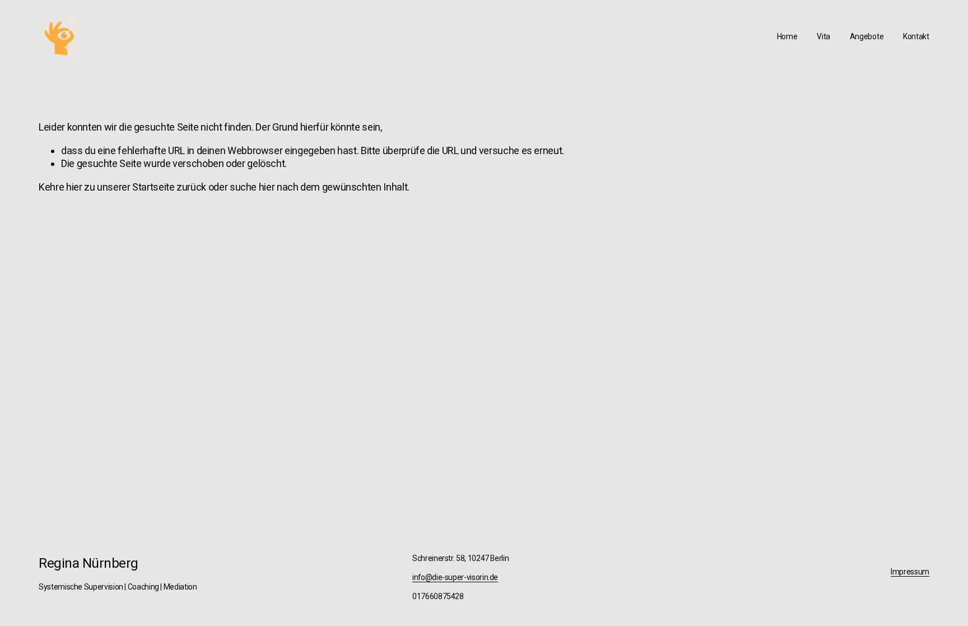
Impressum (910, 571)
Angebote (867, 36)
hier (74, 187)
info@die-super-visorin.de (455, 577)
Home (787, 36)
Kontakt (916, 36)
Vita (823, 36)
